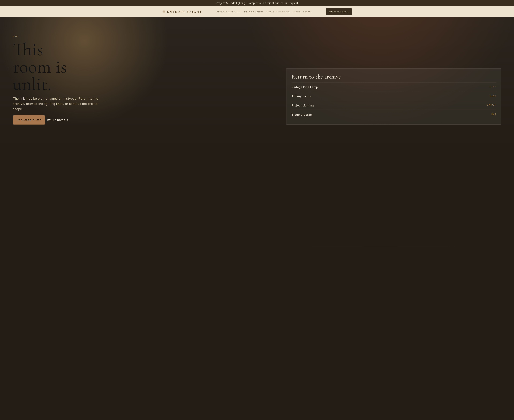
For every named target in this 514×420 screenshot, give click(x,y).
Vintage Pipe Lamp (228, 11)
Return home (58, 120)
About (307, 11)
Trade (296, 11)
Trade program (394, 114)
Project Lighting (278, 11)
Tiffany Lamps (254, 11)
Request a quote (29, 120)
